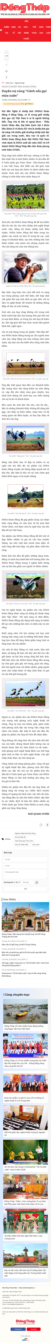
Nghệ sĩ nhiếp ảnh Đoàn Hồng (25, 833)
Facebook (18, 1329)
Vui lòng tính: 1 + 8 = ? (12, 882)
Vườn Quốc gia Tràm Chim (24, 841)
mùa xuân (35, 844)
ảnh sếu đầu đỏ (20, 837)
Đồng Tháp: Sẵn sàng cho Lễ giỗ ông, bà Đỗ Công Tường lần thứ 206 (23, 935)
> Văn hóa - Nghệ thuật (15, 83)
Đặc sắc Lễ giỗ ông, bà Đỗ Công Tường (19, 944)
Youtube (34, 1329)
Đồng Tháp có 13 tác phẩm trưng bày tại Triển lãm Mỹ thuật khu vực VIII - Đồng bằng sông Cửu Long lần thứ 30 (25, 1063)
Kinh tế (14, 30)
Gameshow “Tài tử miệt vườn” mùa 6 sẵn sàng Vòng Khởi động (24, 974)
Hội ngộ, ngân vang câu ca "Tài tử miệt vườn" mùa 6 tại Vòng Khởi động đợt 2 (25, 964)
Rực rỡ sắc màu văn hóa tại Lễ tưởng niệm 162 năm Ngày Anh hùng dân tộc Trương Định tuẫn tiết (25, 1273)
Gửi (25, 889)
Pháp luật (48, 30)
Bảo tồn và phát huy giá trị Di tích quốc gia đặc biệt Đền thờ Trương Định (24, 953)
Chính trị (6, 30)
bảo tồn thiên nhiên (21, 844)
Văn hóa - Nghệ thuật (26, 30)
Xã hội (19, 30)
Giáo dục (41, 30)
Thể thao (34, 30)
